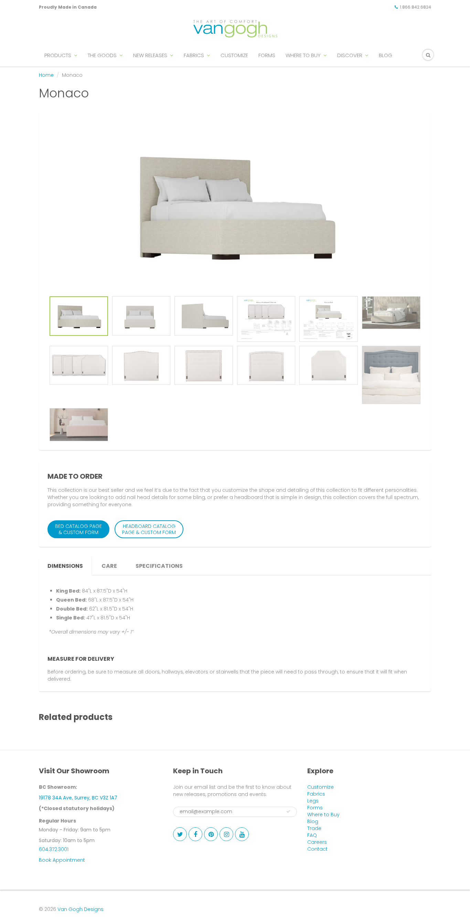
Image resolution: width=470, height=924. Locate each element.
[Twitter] (180, 834)
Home (46, 75)
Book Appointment (62, 860)
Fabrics (316, 793)
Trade (314, 828)
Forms (315, 807)
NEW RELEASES (150, 55)
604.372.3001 (53, 849)
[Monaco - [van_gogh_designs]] (235, 205)
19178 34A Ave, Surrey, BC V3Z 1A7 (78, 797)
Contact (317, 849)
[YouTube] (242, 834)
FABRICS (194, 55)
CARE (109, 566)
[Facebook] (195, 834)
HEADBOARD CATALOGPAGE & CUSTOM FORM (149, 529)
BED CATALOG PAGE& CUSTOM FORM (78, 529)
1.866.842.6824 (415, 7)
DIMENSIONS (65, 566)
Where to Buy (323, 814)
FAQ (312, 835)
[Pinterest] (211, 834)
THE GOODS (102, 55)
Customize (320, 787)
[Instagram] (226, 834)
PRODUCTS (57, 55)
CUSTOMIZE (234, 55)
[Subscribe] (288, 811)
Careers (317, 842)
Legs (313, 800)
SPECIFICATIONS (159, 566)
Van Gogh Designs (80, 909)
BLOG (385, 55)
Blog (312, 821)
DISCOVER (349, 55)
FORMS (266, 55)
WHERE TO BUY (303, 55)
